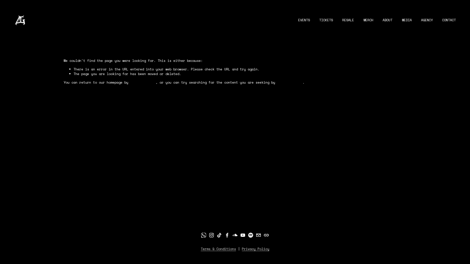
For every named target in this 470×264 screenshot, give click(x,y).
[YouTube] (242, 235)
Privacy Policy (255, 249)
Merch (368, 20)
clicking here (143, 82)
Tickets (326, 20)
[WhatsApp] (203, 235)
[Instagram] (211, 235)
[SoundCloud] (235, 235)
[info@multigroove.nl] (258, 235)
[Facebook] (227, 235)
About (387, 20)
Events (304, 20)
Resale (348, 20)
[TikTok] (219, 235)
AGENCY (427, 20)
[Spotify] (250, 235)
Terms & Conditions (218, 249)
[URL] (266, 235)
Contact (449, 20)
